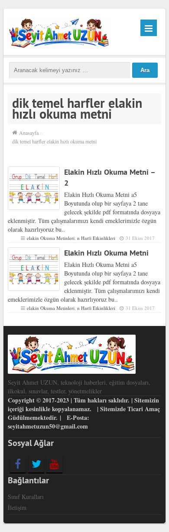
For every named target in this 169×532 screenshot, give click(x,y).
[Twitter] (36, 463)
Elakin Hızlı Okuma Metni (106, 253)
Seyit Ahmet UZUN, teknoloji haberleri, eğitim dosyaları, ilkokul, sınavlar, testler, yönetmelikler (79, 386)
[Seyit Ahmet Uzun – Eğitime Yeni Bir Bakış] (59, 31)
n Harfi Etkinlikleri (96, 238)
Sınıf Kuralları (26, 496)
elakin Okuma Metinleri (51, 238)
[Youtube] (54, 463)
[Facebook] (18, 463)
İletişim (17, 507)
